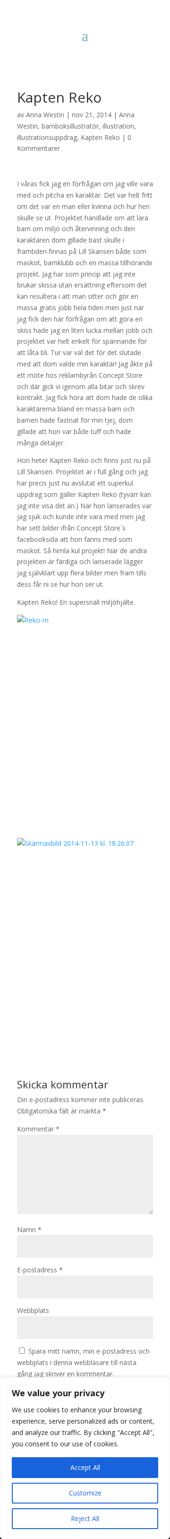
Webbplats (33, 1310)
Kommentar (38, 1128)
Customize (85, 1492)
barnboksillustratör (70, 126)
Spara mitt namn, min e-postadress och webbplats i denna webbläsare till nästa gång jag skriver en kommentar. (83, 1362)
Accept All (85, 1467)
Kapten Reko (100, 137)
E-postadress (40, 1269)
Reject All (85, 1518)
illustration (118, 126)
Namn (29, 1229)
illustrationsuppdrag (47, 137)
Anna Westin (45, 114)
